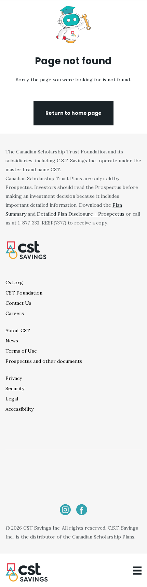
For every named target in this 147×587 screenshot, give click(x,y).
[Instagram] (65, 509)
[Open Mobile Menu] (137, 571)
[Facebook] (81, 509)
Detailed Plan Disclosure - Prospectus (80, 214)
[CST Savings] (26, 572)
